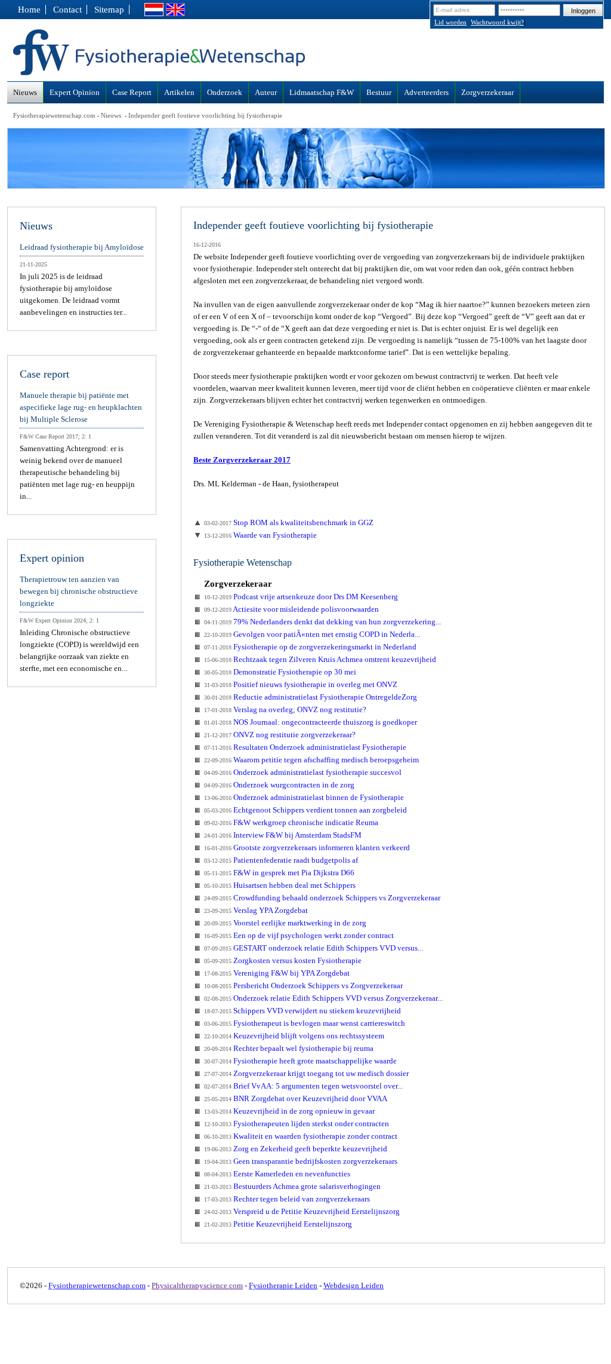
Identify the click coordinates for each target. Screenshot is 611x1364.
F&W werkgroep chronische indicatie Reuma (291, 822)
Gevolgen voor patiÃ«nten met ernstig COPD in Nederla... (312, 634)
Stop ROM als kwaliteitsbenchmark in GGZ (289, 522)
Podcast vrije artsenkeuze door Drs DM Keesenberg (301, 596)
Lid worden (450, 22)
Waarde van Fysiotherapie (260, 535)
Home (29, 9)
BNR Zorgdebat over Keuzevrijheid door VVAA (295, 1098)
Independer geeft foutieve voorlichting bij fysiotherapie (205, 115)
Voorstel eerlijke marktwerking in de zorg (285, 922)
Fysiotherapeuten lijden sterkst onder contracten (296, 1123)
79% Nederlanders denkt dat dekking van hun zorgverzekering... (322, 621)
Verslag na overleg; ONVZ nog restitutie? (285, 709)
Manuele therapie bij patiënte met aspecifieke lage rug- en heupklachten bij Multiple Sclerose (81, 407)
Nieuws (111, 115)
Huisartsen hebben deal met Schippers (280, 885)
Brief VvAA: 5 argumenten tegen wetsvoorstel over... (303, 1085)
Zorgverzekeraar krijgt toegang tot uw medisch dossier (306, 1073)
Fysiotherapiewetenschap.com (54, 115)
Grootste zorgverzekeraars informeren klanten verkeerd (307, 847)
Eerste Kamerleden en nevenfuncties (277, 1173)
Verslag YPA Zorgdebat (256, 910)
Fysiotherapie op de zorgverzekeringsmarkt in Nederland (310, 646)
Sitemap (109, 9)
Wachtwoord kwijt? (497, 22)
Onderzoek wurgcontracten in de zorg (279, 784)
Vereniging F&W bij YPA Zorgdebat (277, 972)
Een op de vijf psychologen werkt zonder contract (299, 935)
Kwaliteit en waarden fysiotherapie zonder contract (300, 1136)
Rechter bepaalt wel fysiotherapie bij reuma (289, 1048)
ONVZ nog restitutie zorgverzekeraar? (280, 734)
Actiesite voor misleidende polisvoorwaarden (291, 609)
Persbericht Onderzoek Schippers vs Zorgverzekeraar (303, 985)
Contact (67, 9)
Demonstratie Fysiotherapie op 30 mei (280, 671)
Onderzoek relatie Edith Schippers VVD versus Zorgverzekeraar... (323, 998)
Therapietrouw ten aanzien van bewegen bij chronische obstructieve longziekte (79, 591)
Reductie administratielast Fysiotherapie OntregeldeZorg (310, 696)
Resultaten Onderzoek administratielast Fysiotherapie (305, 747)
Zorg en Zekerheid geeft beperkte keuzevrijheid (295, 1148)
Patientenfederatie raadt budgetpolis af (281, 860)
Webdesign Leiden (353, 1285)
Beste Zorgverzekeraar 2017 (242, 459)
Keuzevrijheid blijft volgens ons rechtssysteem (294, 1035)
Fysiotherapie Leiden (283, 1285)
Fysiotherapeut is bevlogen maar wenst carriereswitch (304, 1023)
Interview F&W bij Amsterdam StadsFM (283, 834)
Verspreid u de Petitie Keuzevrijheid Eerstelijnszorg (302, 1211)
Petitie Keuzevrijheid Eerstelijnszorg (278, 1223)
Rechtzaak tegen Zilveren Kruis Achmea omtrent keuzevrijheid (320, 659)
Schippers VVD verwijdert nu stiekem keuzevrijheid (302, 1010)
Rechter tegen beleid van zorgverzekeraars (287, 1198)
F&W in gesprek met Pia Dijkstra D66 (279, 872)
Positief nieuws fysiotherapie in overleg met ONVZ (300, 684)
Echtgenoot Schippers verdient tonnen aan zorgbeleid (305, 809)
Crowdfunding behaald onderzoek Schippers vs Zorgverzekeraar (322, 897)
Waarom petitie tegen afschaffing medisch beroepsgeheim (311, 759)
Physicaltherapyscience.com (197, 1285)
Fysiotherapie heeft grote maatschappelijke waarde (300, 1060)
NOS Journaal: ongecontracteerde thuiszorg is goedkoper (310, 722)
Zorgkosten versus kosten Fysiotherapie (283, 960)
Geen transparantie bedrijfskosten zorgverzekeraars (300, 1161)
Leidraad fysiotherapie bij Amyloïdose (82, 247)
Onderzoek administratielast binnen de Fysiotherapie (304, 797)
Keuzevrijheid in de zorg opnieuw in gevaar (289, 1110)
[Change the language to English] (175, 13)
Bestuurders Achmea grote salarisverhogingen (292, 1186)
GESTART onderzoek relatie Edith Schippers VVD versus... (313, 947)
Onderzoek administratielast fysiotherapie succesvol (303, 772)
